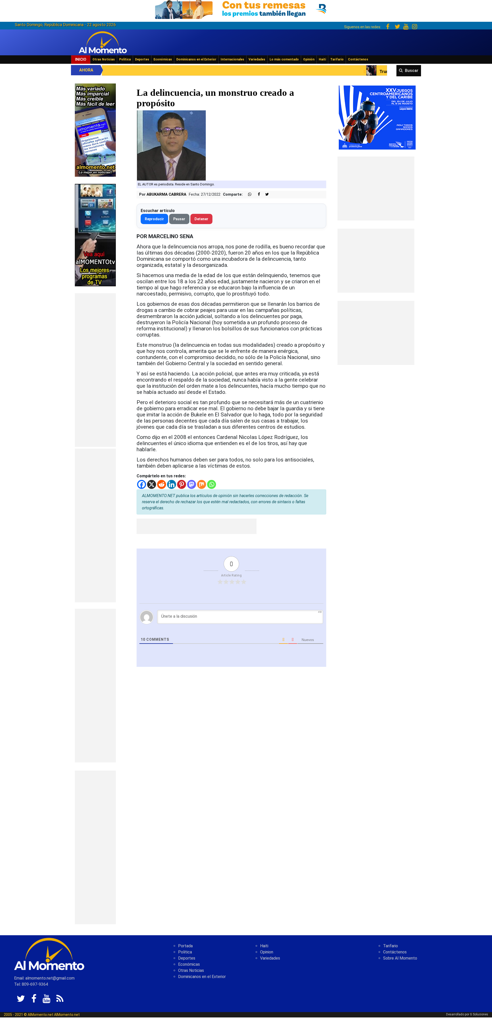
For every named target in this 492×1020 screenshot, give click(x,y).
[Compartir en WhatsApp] (247, 194)
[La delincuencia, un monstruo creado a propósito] (171, 145)
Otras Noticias (104, 59)
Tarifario (337, 59)
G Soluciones (479, 1014)
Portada (185, 945)
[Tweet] (265, 194)
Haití (322, 59)
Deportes (142, 59)
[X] (151, 484)
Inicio (80, 59)
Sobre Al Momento (400, 958)
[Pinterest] (181, 484)
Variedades (257, 59)
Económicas (162, 59)
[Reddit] (161, 484)
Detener (201, 219)
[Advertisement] (95, 370)
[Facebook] (141, 484)
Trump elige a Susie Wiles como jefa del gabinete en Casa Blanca (373, 71)
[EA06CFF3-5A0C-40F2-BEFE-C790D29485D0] (95, 234)
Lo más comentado (284, 59)
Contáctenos (358, 59)
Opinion (266, 952)
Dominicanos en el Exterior (196, 59)
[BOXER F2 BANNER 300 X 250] (377, 117)
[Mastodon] (191, 484)
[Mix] (201, 484)
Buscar (411, 70)
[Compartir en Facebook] (256, 194)
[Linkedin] (171, 484)
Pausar (179, 219)
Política (125, 59)
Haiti (264, 945)
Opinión (308, 59)
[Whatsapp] (211, 484)
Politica (185, 952)
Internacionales (232, 59)
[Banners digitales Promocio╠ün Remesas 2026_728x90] (246, 8)
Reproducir (154, 219)
